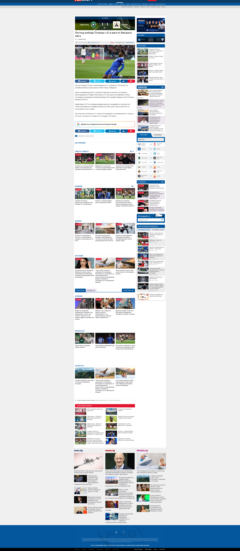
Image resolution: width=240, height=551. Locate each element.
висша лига (82, 136)
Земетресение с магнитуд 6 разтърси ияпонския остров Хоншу (88, 471)
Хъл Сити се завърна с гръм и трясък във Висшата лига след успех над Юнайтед (125, 347)
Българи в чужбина (103, 4)
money (143, 87)
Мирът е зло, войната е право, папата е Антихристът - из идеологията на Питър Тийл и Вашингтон (103, 314)
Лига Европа (145, 4)
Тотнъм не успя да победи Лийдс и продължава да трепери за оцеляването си (84, 167)
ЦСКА (158, 167)
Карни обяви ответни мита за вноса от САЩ (94, 489)
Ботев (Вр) (144, 162)
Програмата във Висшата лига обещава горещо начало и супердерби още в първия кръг (156, 195)
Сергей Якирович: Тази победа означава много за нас (156, 79)
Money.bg (84, 549)
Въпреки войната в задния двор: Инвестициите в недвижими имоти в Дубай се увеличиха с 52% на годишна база (119, 482)
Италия (128, 4)
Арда (158, 153)
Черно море (160, 162)
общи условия (138, 549)
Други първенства (160, 4)
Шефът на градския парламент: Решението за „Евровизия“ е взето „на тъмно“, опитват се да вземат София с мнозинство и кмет (84, 315)
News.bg (77, 549)
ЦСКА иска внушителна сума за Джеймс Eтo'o (156, 262)
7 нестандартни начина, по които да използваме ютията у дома (150, 471)
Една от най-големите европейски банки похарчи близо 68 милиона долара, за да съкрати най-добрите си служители (120, 494)
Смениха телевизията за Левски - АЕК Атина (156, 247)
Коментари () (130, 42)
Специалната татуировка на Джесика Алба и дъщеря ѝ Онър (156, 508)
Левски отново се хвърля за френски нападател (126, 417)
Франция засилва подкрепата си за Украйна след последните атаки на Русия (94, 500)
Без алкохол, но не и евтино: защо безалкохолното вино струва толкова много (157, 488)
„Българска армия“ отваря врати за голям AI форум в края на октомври (156, 271)
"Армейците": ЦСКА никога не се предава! (125, 424)
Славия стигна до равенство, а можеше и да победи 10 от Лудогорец (84, 202)
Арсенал (143, 6)
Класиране (158, 135)
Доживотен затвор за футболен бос (155, 277)
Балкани (152, 4)
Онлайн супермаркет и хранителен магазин (156, 295)
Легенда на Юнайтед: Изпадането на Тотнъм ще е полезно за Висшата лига (156, 210)
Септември (144, 153)
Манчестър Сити (155, 6)
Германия (122, 4)
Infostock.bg (115, 549)
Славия (144, 167)
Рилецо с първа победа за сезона (156, 57)
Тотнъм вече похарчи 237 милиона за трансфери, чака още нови (125, 167)
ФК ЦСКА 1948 (159, 144)
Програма (143, 135)
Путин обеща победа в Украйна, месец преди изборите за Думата (95, 510)
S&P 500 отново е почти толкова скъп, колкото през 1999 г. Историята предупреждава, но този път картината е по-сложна (150, 103)
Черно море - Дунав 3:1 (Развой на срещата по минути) (94, 425)
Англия (111, 4)
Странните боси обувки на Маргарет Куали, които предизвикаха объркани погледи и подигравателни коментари (84, 273)
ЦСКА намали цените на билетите (95, 409)
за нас (155, 549)
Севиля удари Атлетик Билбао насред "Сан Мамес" (155, 65)
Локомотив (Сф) (160, 171)
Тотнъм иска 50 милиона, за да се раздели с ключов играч (156, 186)
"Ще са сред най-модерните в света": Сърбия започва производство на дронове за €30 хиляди (119, 506)
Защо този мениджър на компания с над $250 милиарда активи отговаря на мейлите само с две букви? (119, 472)
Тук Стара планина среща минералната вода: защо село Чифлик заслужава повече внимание (125, 382)
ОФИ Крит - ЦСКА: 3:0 (155, 240)
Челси (148, 6)
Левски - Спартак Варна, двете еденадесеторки (103, 201)
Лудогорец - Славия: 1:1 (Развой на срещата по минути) (94, 418)
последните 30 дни (158, 229)
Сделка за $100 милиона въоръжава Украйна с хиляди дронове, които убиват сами (124, 238)
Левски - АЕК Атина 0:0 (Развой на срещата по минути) (156, 234)
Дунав (158, 149)
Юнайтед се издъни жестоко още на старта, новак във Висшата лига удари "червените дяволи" (125, 203)
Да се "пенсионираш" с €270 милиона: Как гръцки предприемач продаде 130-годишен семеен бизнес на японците (150, 93)
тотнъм (87, 136)
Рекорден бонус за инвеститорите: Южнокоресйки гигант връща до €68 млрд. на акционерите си (156, 128)
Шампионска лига (135, 4)
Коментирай (127, 290)
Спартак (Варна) (143, 144)
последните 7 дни (143, 229)
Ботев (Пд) (144, 171)
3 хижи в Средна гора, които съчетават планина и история (84, 381)
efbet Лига (141, 139)
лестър (92, 136)
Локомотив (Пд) (160, 158)
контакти (162, 549)
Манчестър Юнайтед (127, 6)
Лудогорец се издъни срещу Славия (82, 346)
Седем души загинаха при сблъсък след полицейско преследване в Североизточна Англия (86, 480)
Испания (116, 4)
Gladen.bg (107, 549)
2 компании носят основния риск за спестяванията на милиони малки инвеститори (155, 120)
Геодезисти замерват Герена (125, 409)
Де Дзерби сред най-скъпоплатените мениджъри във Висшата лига (155, 203)
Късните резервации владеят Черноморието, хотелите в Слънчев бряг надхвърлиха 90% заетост (104, 238)
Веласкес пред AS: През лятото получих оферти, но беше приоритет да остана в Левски (156, 286)
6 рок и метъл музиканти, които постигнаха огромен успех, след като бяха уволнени (158, 498)
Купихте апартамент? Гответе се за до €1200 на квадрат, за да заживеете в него (84, 238)
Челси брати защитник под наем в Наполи (104, 346)
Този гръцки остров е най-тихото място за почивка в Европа (125, 272)
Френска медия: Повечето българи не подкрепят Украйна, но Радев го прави (125, 312)
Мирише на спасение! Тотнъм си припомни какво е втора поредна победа (105, 167)
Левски (144, 149)
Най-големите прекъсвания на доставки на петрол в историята (155, 112)
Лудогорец (144, 158)
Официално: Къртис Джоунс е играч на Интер (126, 439)
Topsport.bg (100, 549)
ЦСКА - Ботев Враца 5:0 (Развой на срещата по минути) (156, 255)
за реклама (148, 549)
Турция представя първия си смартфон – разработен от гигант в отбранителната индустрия (119, 518)
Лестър (163, 6)
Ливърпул (136, 6)
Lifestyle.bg (91, 549)
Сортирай (90, 290)
